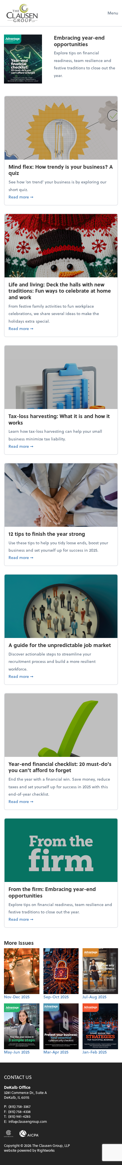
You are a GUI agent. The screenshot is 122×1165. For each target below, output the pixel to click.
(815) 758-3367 (20, 1106)
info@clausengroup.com (28, 1121)
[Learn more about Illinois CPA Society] (8, 1133)
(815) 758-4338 (19, 1111)
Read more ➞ (61, 197)
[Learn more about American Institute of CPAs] (29, 1133)
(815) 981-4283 (19, 1116)
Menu (113, 13)
